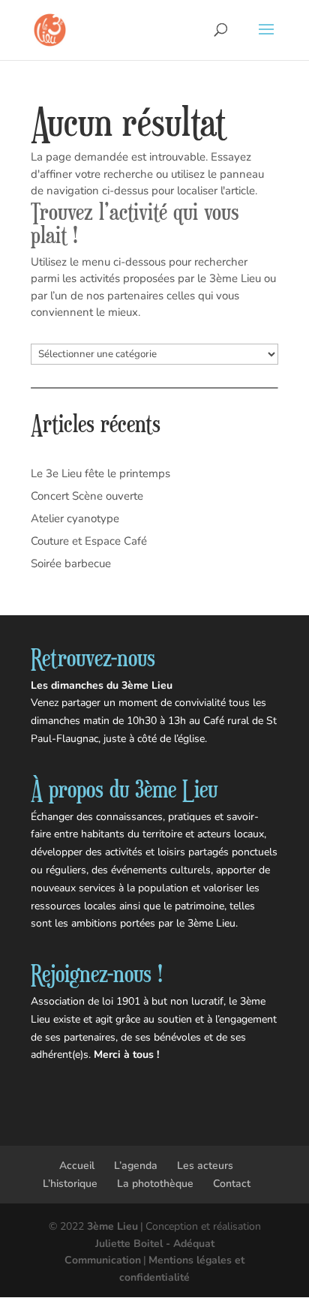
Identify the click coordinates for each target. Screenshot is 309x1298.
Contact (231, 1183)
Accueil (76, 1165)
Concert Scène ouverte (87, 495)
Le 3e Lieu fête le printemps (100, 473)
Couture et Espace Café (89, 540)
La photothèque (155, 1183)
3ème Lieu (112, 1226)
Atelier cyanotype (75, 518)
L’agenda (136, 1165)
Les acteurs (205, 1165)
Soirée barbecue (71, 563)
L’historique (70, 1183)
